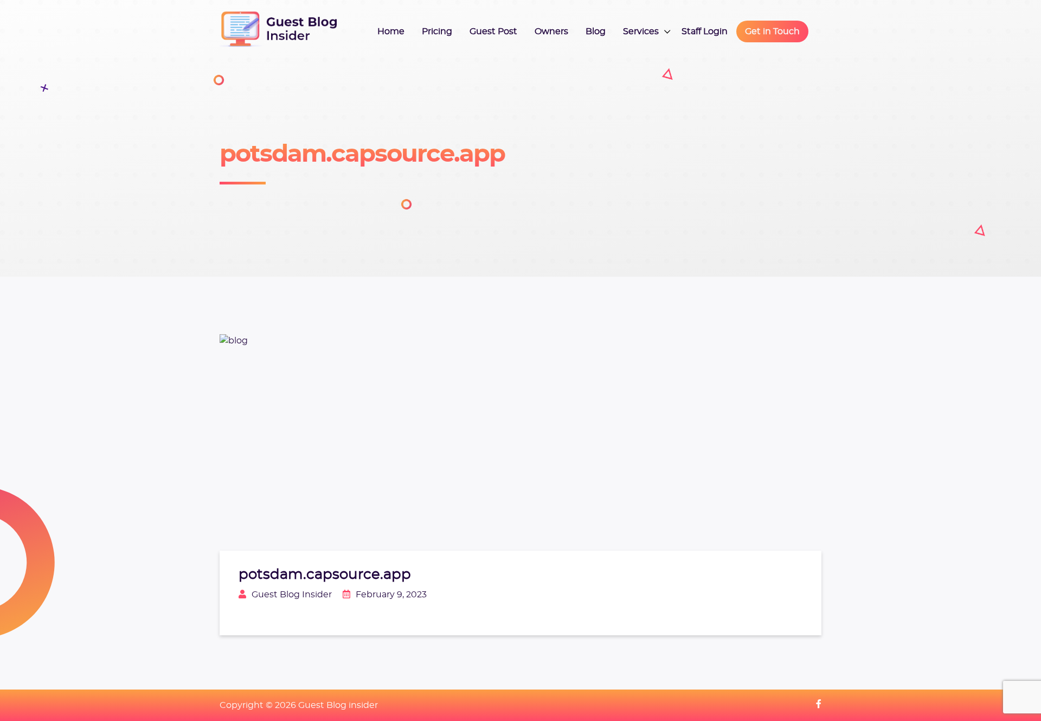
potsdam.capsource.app (325, 574)
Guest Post (493, 31)
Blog (596, 31)
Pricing (437, 31)
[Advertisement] (700, 163)
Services (641, 31)
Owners (551, 31)
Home (390, 31)
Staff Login (705, 31)
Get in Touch (772, 31)
